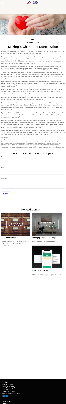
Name (3, 157)
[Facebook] (3, 396)
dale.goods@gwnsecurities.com (11, 393)
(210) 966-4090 (10, 384)
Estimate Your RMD (40, 270)
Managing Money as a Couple (44, 238)
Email (3, 167)
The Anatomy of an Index (11, 238)
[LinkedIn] (7, 396)
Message (4, 178)
